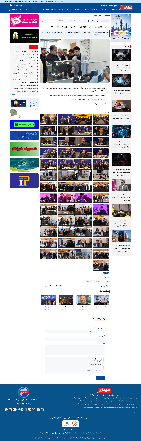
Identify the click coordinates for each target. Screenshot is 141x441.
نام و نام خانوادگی (100, 329)
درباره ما (41, 1)
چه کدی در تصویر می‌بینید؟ (97, 364)
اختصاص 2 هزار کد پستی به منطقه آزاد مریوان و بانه (23, 73)
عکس (95, 15)
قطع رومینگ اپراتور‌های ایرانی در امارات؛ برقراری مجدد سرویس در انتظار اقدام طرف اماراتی (122, 248)
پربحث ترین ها (14, 47)
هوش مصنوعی (78, 10)
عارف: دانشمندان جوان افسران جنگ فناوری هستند (24, 70)
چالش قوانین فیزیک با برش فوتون (28, 85)
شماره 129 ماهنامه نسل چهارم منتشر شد (26, 67)
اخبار (100, 15)
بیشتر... (135, 412)
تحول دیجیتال (22, 1)
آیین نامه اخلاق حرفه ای (51, 1)
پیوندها (15, 1)
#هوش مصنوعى (56, 417)
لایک (104, 286)
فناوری (88, 281)
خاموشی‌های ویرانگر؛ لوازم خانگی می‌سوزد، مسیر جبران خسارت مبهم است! (121, 119)
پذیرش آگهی (30, 1)
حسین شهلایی (97, 281)
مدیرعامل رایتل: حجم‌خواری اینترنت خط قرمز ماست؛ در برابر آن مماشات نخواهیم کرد (121, 198)
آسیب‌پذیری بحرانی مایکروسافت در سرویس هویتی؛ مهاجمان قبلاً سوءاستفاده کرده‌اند (121, 93)
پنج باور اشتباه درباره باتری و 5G (28, 82)
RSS (10, 1)
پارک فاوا (106, 281)
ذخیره (100, 378)
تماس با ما (61, 1)
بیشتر (13, 94)
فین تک (69, 10)
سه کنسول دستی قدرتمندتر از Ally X (27, 76)
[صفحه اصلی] (126, 7)
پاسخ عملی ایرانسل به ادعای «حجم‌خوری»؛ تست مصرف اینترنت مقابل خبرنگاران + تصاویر (121, 223)
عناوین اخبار (104, 10)
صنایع (63, 10)
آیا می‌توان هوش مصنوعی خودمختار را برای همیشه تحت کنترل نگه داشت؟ (122, 68)
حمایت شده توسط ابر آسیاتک (70, 430)
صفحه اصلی (113, 10)
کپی (42, 21)
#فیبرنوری (67, 417)
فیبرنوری (87, 10)
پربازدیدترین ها (24, 47)
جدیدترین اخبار (33, 47)
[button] (101, 120)
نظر (104, 343)
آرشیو (36, 1)
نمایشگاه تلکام (55, 10)
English (6, 1)
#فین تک (76, 417)
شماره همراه (101, 336)
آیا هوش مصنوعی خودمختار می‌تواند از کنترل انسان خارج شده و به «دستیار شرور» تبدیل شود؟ (121, 172)
